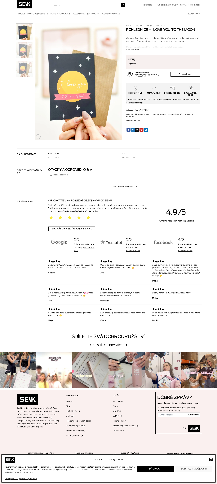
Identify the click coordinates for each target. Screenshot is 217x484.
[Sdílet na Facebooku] (128, 130)
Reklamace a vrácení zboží (78, 421)
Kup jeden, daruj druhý (167, 5)
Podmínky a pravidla (75, 426)
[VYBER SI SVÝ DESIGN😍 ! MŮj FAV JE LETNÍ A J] (54, 370)
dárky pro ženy (179, 114)
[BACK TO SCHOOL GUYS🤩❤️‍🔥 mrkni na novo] (163, 370)
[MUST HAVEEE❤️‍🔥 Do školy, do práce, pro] (126, 370)
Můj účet (117, 411)
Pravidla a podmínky (28, 479)
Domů (129, 26)
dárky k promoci (168, 114)
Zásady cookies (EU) (75, 435)
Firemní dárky (119, 421)
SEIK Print (117, 416)
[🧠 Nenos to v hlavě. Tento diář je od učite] (90, 370)
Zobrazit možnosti (194, 469)
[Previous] (40, 81)
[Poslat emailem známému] (137, 130)
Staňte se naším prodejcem (126, 426)
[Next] (116, 81)
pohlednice (160, 26)
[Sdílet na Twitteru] (133, 130)
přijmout (155, 469)
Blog (68, 406)
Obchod (116, 406)
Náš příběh (148, 5)
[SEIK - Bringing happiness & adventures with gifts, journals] (31, 5)
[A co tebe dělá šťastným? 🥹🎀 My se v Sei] (18, 370)
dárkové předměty (143, 26)
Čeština (183, 5)
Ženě (138, 121)
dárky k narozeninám (154, 114)
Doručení (70, 416)
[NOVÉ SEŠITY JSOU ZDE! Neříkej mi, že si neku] (199, 370)
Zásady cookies (11, 479)
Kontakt (70, 401)
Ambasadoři (118, 431)
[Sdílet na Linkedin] (146, 130)
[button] (210, 459)
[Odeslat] (123, 5)
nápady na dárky (190, 114)
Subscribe (193, 415)
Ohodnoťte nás (133, 251)
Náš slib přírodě (73, 411)
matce (133, 121)
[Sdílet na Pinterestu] (141, 130)
